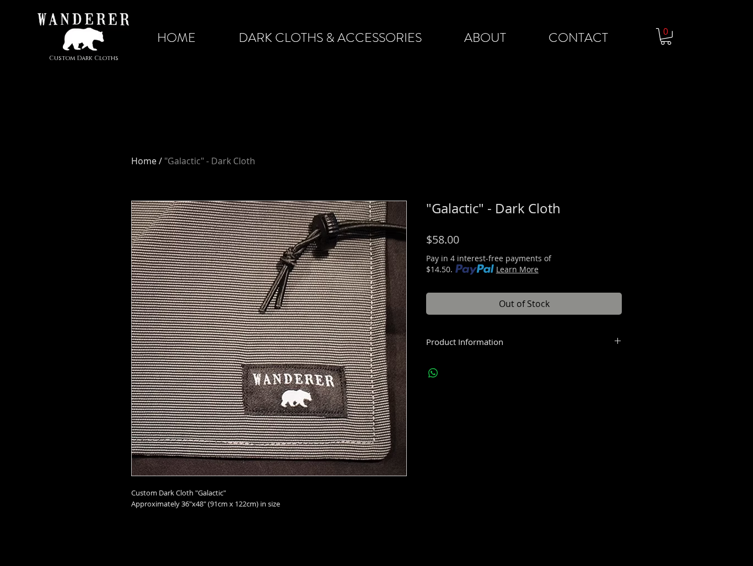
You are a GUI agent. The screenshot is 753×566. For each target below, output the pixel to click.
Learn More (517, 269)
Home (144, 161)
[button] (666, 36)
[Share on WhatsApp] (433, 373)
